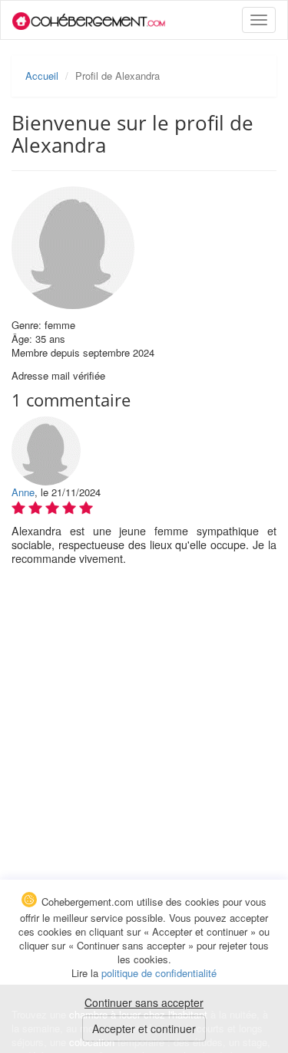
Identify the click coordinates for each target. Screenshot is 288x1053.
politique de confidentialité (159, 973)
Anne (23, 492)
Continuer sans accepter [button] (144, 1002)
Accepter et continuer (144, 1028)
